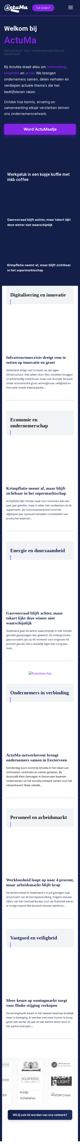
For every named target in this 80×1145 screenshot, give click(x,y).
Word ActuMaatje (40, 129)
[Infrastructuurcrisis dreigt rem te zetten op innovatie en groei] (40, 327)
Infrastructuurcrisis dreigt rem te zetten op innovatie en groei (36, 360)
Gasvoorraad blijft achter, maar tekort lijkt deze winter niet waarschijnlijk (34, 618)
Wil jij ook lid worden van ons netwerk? (40, 1115)
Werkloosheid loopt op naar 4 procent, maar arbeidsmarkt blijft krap (40, 882)
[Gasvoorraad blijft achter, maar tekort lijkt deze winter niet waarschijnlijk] (40, 213)
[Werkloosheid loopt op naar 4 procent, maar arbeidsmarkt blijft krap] (40, 849)
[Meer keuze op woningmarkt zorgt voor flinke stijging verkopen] (40, 970)
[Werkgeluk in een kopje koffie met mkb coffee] (40, 168)
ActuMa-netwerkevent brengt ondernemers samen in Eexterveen (36, 757)
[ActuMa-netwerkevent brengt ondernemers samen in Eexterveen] (40, 724)
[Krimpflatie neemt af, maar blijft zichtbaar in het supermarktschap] (40, 258)
